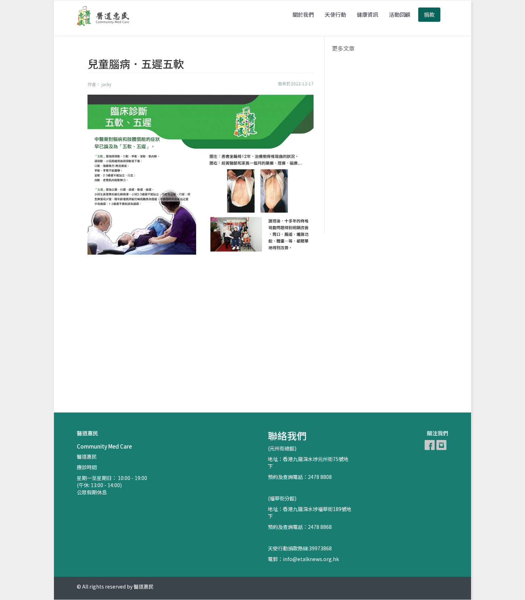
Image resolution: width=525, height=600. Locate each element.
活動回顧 (399, 14)
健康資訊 (367, 14)
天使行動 (335, 14)
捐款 (429, 14)
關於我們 (303, 14)
